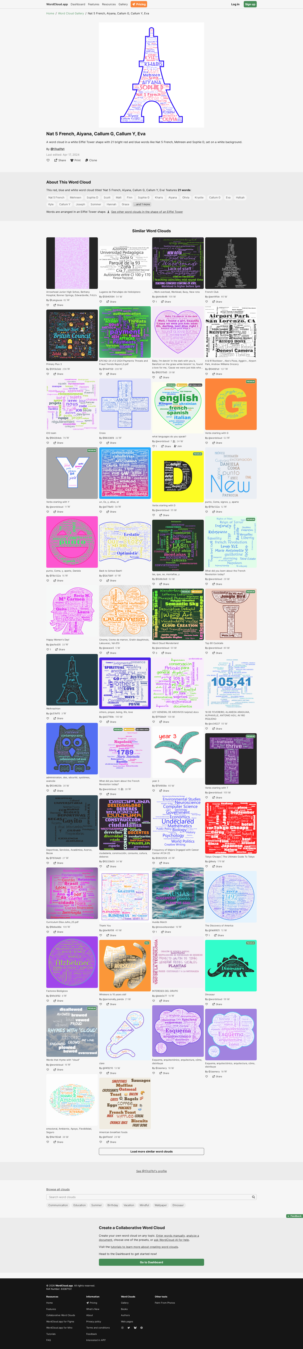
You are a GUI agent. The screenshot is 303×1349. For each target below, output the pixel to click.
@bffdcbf (108, 1137)
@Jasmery (161, 1068)
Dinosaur (210, 994)
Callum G (214, 197)
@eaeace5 (108, 647)
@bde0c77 (161, 995)
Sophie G (143, 197)
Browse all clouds (58, 1189)
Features (93, 4)
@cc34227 (214, 723)
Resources (109, 4)
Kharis (159, 197)
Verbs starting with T (216, 787)
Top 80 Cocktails (214, 643)
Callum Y (64, 204)
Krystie (199, 197)
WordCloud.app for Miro (59, 1327)
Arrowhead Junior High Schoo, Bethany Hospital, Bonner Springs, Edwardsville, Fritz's (71, 293)
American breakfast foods (113, 1132)
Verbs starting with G (216, 433)
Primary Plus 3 (54, 364)
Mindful (144, 1205)
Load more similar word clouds (151, 1151)
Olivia (185, 197)
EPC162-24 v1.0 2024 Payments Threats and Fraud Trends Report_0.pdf (123, 362)
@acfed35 (55, 644)
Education (79, 1205)
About (89, 1315)
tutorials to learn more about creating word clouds (144, 1247)
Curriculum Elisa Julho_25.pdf (62, 922)
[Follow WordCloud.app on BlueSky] (135, 1328)
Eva (228, 197)
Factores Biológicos (57, 990)
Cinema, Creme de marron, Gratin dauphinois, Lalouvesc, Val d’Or (124, 641)
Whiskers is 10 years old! (112, 994)
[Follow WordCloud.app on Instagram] (122, 1328)
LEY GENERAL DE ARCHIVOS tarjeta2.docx (175, 712)
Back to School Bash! (110, 570)
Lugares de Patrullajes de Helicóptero (119, 291)
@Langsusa (56, 300)
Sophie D (92, 197)
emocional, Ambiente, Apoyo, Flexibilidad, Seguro (69, 1130)
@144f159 (108, 369)
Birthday (112, 1205)
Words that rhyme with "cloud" (63, 1059)
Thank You (105, 925)
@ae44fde (214, 296)
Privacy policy (93, 1321)
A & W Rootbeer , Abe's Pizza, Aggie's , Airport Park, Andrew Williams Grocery (230, 362)
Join (179, 446)
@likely (212, 861)
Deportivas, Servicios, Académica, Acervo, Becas (69, 851)
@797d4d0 (55, 858)
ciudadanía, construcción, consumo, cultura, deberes (123, 855)
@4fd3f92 (55, 995)
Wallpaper (161, 1205)
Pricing (141, 4)
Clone (93, 160)
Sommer (96, 204)
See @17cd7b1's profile (151, 1171)
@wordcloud (56, 506)
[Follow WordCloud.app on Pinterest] (142, 1328)
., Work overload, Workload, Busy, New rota (176, 291)
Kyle (51, 204)
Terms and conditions (98, 1327)
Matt (118, 197)
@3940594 (109, 296)
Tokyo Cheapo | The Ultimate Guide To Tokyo (230, 856)
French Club (211, 291)
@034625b (56, 785)
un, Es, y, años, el (109, 501)
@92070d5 (161, 372)
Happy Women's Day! (57, 639)
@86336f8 (108, 437)
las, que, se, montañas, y (166, 574)
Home (50, 13)
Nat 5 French (56, 197)
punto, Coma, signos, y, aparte (222, 501)
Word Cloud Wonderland (165, 643)
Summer (96, 1205)
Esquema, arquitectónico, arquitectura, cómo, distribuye (177, 1061)
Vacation (129, 1205)
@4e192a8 (55, 1137)
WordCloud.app (57, 4)
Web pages (127, 1321)
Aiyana (173, 197)
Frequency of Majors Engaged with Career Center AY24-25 (175, 851)
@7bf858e (161, 785)
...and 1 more (142, 204)
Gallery (123, 4)
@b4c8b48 (161, 296)
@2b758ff (108, 575)
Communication (58, 1205)
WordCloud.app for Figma (60, 1321)
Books (124, 1309)
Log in (235, 4)
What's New (92, 1309)
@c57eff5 (55, 713)
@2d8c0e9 (161, 579)
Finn (129, 197)
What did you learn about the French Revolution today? (119, 782)
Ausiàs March (159, 922)
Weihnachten (53, 708)
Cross (102, 433)
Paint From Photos (165, 1302)
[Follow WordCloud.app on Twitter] (129, 1328)
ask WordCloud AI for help (171, 1240)
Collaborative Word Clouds (60, 1315)
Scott (107, 197)
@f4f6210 (108, 1068)
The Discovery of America (219, 925)
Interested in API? (96, 1340)
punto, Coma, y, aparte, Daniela (63, 570)
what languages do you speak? (169, 436)
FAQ (48, 1340)
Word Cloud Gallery (71, 13)
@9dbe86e (56, 927)
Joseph (80, 204)
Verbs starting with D (163, 505)
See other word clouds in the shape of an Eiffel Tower (147, 211)
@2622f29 (161, 858)
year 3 (155, 780)
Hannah (111, 204)
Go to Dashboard (151, 1262)
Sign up (250, 4)
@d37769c (108, 716)
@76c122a (55, 575)
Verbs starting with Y (57, 501)
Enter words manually (170, 1235)
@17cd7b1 (57, 149)
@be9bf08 (108, 930)
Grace (125, 204)
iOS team (51, 433)
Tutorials (51, 1334)
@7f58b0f (161, 716)
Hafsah (240, 197)
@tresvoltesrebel (165, 927)
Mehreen (75, 197)
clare (102, 1063)
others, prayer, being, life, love (116, 712)
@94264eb (56, 437)
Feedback (91, 1334)
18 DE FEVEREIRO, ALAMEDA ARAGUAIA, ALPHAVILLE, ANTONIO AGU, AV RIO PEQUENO (227, 715)
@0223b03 (109, 861)
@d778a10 (108, 506)
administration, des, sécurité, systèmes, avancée (68, 779)
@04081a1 (213, 369)
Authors (125, 1315)
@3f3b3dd (55, 369)
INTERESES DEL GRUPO (165, 990)
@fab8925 (214, 930)
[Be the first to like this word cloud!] (48, 160)
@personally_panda (113, 999)
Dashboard (78, 4)
